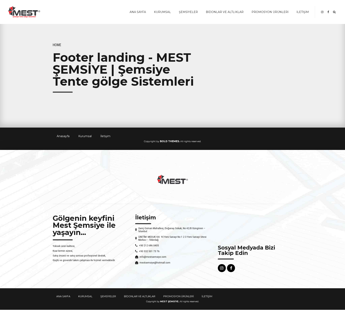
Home (57, 45)
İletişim (105, 136)
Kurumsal (85, 136)
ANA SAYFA (138, 12)
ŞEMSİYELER (188, 12)
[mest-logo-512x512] (172, 179)
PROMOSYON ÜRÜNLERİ (270, 12)
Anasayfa (63, 136)
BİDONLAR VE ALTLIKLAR (225, 12)
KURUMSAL (162, 12)
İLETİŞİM (302, 12)
